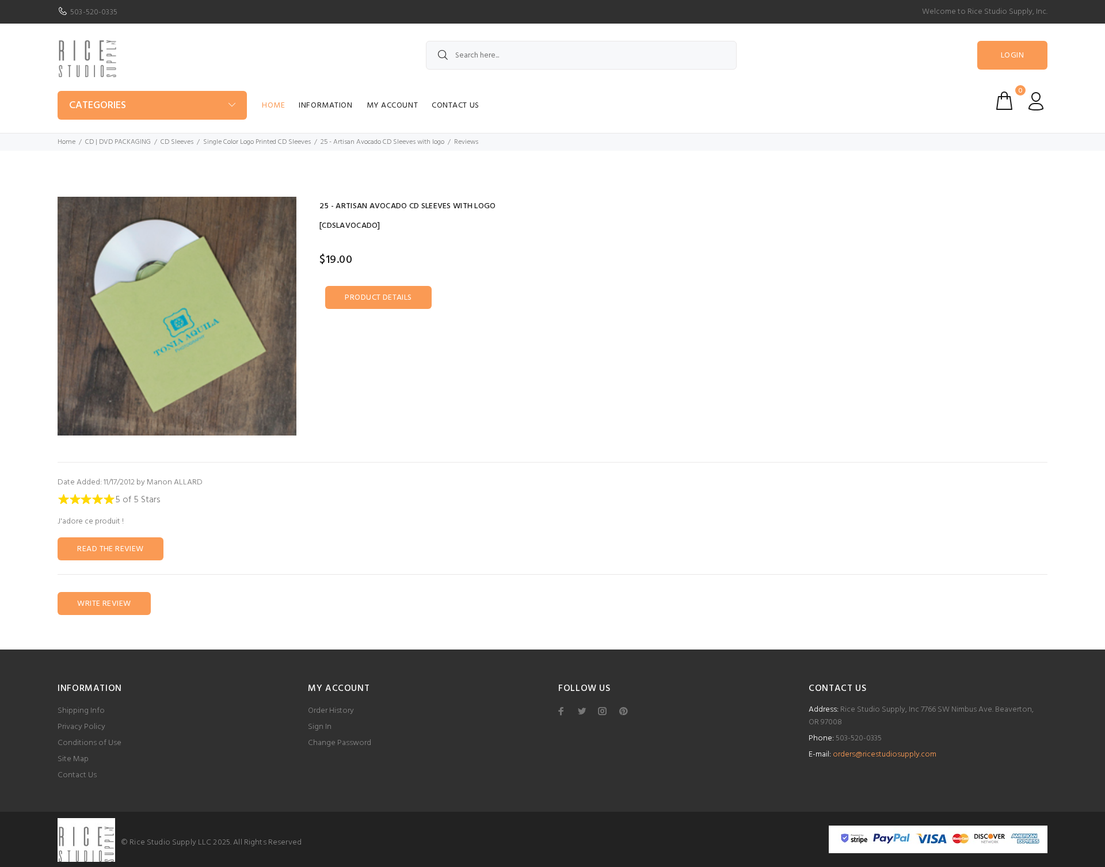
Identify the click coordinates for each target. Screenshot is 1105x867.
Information (325, 105)
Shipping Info (81, 710)
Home (273, 105)
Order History (331, 710)
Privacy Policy (81, 727)
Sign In (320, 727)
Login (1012, 55)
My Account (392, 105)
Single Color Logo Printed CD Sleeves (257, 142)
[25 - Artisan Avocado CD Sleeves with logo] (177, 316)
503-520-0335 (93, 12)
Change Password (339, 743)
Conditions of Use (89, 743)
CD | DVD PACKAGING (118, 142)
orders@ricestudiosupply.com (884, 754)
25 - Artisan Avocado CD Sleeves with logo (382, 142)
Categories (97, 105)
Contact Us (455, 105)
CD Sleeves (177, 142)
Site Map (73, 759)
